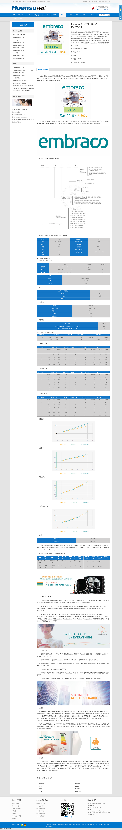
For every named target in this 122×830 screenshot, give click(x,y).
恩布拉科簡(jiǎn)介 (34, 15)
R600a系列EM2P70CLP (19, 58)
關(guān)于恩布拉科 (17, 803)
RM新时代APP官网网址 (5, 829)
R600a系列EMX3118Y (18, 37)
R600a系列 (23, 25)
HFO (77, 15)
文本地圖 (14, 818)
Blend (85, 15)
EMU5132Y (77, 788)
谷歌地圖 (91, 1)
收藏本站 (107, 1)
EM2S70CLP (41, 783)
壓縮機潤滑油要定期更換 (19, 75)
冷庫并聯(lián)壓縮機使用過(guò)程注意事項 (23, 88)
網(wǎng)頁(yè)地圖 (99, 1)
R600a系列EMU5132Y (18, 47)
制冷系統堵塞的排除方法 (19, 78)
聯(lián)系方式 (18, 18)
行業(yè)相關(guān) (16, 808)
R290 (70, 15)
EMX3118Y (77, 783)
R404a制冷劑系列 (40, 813)
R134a (46, 15)
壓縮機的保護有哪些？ (20, 80)
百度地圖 (85, 1)
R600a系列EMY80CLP (18, 50)
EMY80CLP (40, 791)
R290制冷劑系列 (40, 811)
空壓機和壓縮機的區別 (18, 67)
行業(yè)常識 (95, 15)
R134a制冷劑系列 (40, 808)
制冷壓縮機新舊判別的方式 (19, 83)
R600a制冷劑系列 (40, 816)
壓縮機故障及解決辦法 (18, 72)
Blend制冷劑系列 (40, 803)
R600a (63, 15)
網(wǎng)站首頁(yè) (19, 15)
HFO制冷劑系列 (40, 806)
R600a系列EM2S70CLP (19, 35)
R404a (54, 15)
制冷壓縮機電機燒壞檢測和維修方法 (21, 91)
